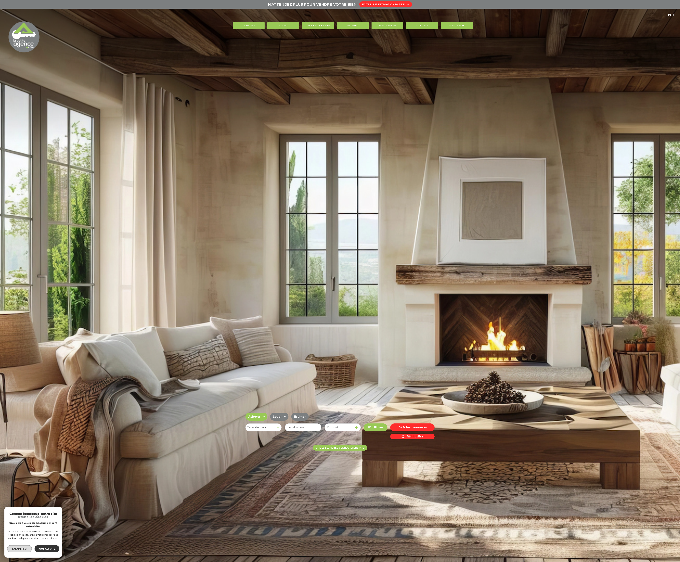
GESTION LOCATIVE (318, 25)
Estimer (352, 25)
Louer (283, 25)
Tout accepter (47, 548)
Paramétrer (19, 548)
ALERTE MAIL (457, 25)
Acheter (249, 25)
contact (422, 25)
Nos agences (387, 25)
